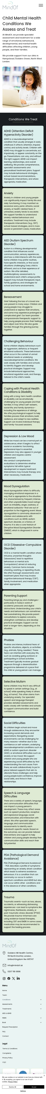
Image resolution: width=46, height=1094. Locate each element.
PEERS (4, 1018)
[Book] (41, 1022)
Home (4, 990)
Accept (34, 1087)
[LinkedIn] (18, 978)
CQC (4, 1062)
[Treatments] (41, 1009)
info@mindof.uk (15, 965)
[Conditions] (41, 999)
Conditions (6, 1000)
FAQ (3, 1032)
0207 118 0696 (14, 971)
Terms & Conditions (9, 1049)
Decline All (12, 1087)
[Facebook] (9, 978)
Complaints (6, 1053)
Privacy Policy (7, 1058)
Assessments (7, 1004)
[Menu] (41, 5)
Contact (5, 1036)
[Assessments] (41, 1004)
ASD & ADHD (6, 1013)
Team (4, 995)
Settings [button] (23, 1091)
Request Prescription (10, 1027)
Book (4, 1022)
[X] (13, 978)
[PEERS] (41, 1018)
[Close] (43, 1076)
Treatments (6, 1009)
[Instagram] (4, 978)
